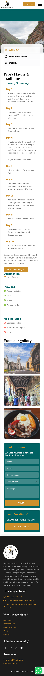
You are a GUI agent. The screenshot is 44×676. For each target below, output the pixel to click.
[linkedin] (16, 648)
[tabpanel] (22, 254)
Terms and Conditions (13, 660)
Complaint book (10, 663)
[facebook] (5, 648)
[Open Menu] (40, 4)
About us (7, 620)
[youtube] (21, 648)
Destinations (9, 623)
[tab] (22, 50)
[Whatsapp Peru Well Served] (38, 670)
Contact (7, 634)
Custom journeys (10, 627)
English (29, 4)
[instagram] (11, 648)
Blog (5, 630)
